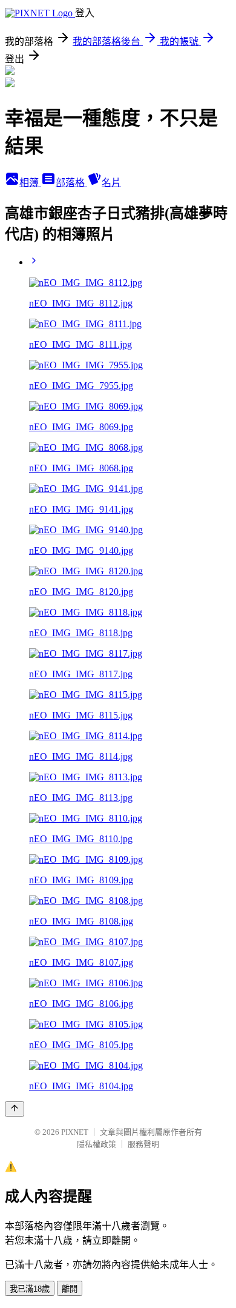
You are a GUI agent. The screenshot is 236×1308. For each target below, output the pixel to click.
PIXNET (74, 1132)
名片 (111, 183)
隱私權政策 (96, 1144)
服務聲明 (143, 1144)
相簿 (30, 183)
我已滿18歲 (30, 1288)
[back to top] (14, 1109)
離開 (69, 1288)
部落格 (71, 183)
